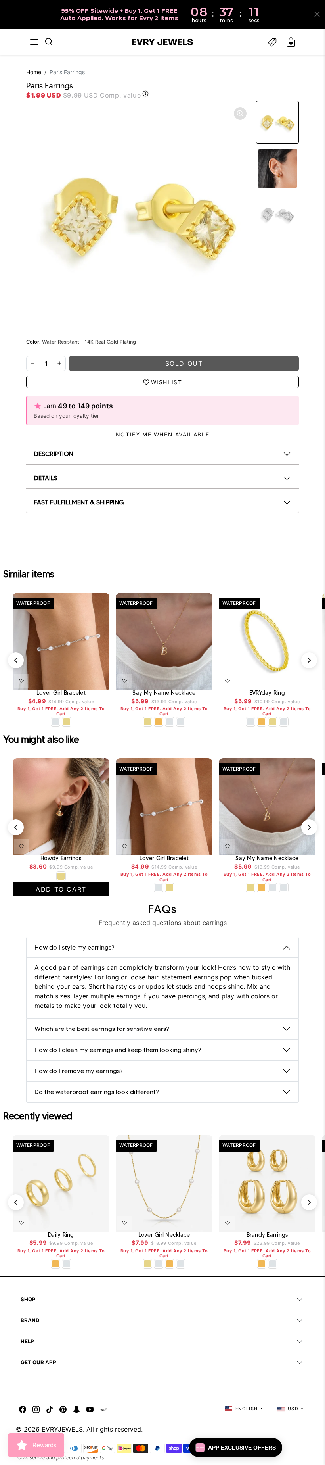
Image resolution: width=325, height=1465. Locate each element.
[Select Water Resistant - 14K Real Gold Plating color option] (66, 722)
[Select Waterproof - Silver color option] (180, 722)
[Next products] (309, 660)
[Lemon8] (103, 1409)
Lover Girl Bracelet (61, 693)
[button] (34, 42)
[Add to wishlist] (21, 681)
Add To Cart (82, 679)
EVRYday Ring (267, 693)
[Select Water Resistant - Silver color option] (55, 722)
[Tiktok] (49, 1409)
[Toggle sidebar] (272, 42)
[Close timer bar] (317, 14)
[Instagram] (36, 1409)
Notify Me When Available (162, 434)
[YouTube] (90, 1409)
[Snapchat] (76, 1409)
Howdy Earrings (61, 858)
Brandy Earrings (267, 1235)
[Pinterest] (63, 1409)
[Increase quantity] (59, 363)
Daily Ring (61, 1235)
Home (33, 72)
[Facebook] (22, 1409)
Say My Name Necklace (163, 693)
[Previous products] (16, 660)
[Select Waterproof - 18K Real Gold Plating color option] (158, 722)
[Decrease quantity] (32, 363)
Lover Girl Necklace (164, 1235)
